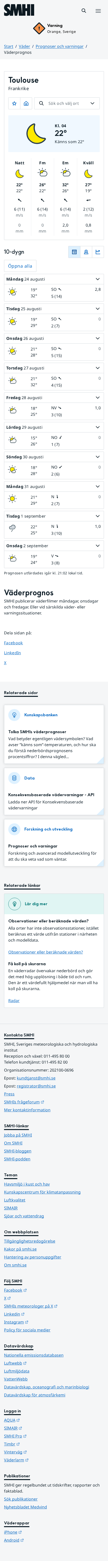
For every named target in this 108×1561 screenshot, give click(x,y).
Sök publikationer (21, 1499)
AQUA (36, 1420)
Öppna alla (20, 266)
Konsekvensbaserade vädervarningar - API (51, 795)
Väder (24, 46)
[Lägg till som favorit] (14, 103)
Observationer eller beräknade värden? (45, 952)
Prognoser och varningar (60, 46)
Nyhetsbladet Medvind (25, 1507)
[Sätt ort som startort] (26, 103)
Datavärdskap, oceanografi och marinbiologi (46, 1387)
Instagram (41, 1322)
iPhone (37, 1532)
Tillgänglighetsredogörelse (29, 1241)
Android (38, 1540)
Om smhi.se (15, 1265)
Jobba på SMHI (18, 1135)
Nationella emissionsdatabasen (34, 1355)
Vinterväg (40, 1452)
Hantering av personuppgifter (32, 1257)
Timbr (36, 1444)
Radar (14, 1000)
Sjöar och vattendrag (24, 1216)
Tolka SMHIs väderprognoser (37, 732)
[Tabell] (74, 252)
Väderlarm (41, 1460)
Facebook (17, 643)
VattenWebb (16, 1379)
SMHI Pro (40, 1436)
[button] (84, 11)
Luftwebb (40, 1363)
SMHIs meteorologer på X (54, 1306)
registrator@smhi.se (36, 1086)
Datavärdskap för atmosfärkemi (34, 1395)
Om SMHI (13, 1143)
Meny (98, 16)
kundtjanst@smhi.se (36, 1078)
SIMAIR (11, 1208)
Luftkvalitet (14, 1200)
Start (8, 46)
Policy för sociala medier (27, 1330)
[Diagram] (98, 252)
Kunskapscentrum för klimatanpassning (42, 1192)
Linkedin (39, 1314)
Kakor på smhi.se (20, 1249)
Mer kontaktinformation (27, 1110)
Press (9, 1094)
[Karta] (86, 252)
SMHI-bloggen (17, 1151)
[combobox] (66, 103)
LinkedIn (17, 653)
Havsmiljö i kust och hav (27, 1184)
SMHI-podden (17, 1159)
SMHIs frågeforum (48, 1102)
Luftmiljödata (16, 1371)
